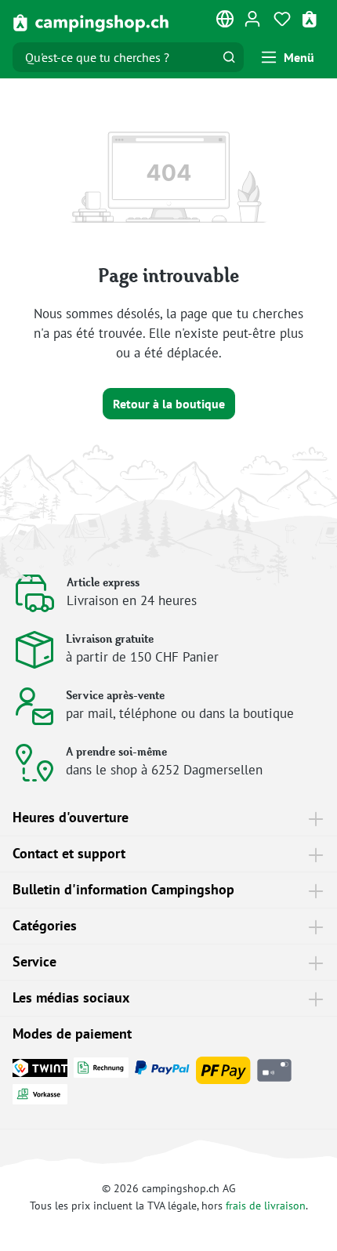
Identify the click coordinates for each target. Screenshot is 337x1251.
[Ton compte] (252, 18)
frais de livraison (266, 1205)
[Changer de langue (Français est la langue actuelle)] (225, 22)
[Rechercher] (229, 57)
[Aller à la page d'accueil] (90, 22)
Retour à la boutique (169, 404)
